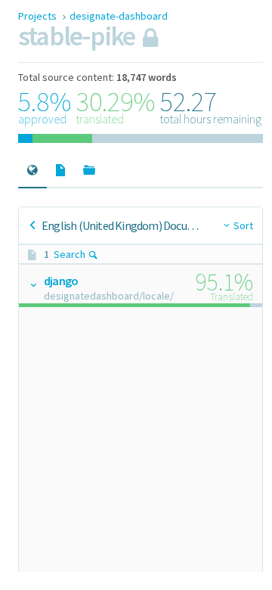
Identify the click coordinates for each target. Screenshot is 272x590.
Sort (243, 225)
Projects (38, 16)
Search (69, 254)
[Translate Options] (32, 284)
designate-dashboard (119, 16)
